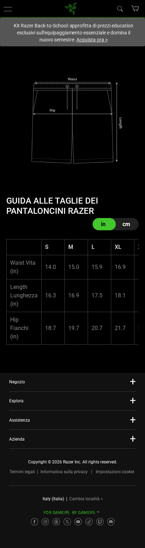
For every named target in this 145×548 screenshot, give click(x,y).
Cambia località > (86, 498)
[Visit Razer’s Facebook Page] (34, 521)
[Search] (119, 8)
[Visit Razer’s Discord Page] (111, 521)
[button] (8, 9)
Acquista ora (92, 39)
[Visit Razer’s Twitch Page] (100, 521)
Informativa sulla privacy (64, 471)
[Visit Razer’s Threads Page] (56, 521)
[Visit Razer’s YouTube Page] (78, 521)
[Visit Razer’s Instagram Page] (45, 521)
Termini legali (22, 471)
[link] (71, 8)
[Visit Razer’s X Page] (67, 521)
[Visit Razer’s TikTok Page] (89, 521)
